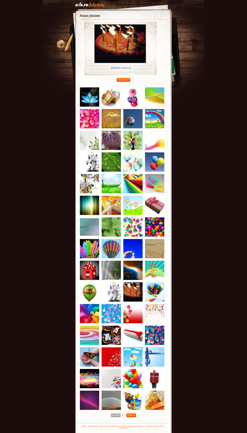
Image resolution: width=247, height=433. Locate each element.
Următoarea (131, 415)
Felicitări (84, 426)
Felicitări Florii (149, 426)
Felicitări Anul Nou (104, 426)
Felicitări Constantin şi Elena (128, 426)
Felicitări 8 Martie (159, 426)
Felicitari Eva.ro (90, 5)
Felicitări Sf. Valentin (93, 426)
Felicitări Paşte (140, 426)
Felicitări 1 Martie (123, 428)
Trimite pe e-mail (123, 80)
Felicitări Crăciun (115, 426)
